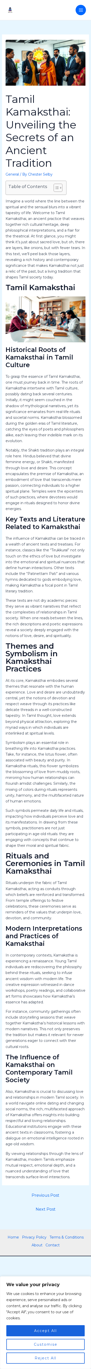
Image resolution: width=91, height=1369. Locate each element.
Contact (53, 1245)
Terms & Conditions (67, 1237)
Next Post (46, 1209)
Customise (45, 1344)
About (37, 1245)
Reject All (45, 1358)
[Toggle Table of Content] (55, 187)
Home (13, 1237)
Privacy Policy (34, 1237)
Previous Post (45, 1195)
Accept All (45, 1330)
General (12, 174)
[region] (45, 1322)
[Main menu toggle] (81, 10)
